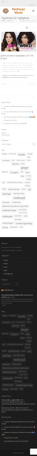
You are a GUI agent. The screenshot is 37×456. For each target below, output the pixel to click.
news (23, 189)
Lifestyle (27, 182)
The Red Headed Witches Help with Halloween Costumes (18, 404)
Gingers (14, 172)
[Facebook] (6, 1)
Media (15, 63)
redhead (19, 198)
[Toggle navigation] (33, 10)
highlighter (31, 65)
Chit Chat (3, 133)
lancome (18, 67)
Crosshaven (6, 160)
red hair (6, 194)
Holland (28, 176)
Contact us (32, 5)
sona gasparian (6, 71)
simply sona (30, 69)
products (11, 69)
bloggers (4, 65)
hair (28, 172)
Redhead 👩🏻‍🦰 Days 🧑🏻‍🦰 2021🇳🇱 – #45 (11, 400)
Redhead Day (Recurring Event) (15, 206)
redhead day (16, 202)
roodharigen (7, 223)
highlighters (5, 67)
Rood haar (18, 219)
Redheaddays (22, 209)
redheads (7, 216)
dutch (29, 160)
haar (22, 172)
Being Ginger (12, 153)
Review (16, 69)
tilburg (5, 227)
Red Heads (18, 216)
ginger (25, 168)
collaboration (11, 65)
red (29, 189)
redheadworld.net (8, 290)
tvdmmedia (13, 227)
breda (21, 154)
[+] (18, 41)
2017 (18, 63)
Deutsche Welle (21, 160)
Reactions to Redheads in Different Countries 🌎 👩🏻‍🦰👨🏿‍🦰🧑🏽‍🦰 (19, 117)
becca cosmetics (24, 63)
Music (4, 189)
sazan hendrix (22, 69)
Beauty (4, 154)
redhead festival (23, 212)
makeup (30, 67)
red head (5, 202)
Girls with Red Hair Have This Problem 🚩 (15, 123)
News (5, 270)
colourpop (18, 65)
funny (25, 65)
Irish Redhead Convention (15, 182)
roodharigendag (24, 223)
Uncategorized (8, 274)
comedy (29, 154)
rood (25, 216)
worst (14, 71)
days (13, 160)
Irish (3, 182)
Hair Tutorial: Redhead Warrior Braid (12, 402)
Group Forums (5, 135)
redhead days (9, 210)
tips (12, 71)
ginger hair (5, 172)
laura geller (24, 67)
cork (28, 157)
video (21, 227)
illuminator (12, 67)
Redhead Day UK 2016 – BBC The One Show (14, 408)
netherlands (13, 189)
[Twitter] (3, 1)
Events (6, 260)
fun (23, 65)
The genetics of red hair (10, 120)
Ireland (28, 179)
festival (15, 164)
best (31, 63)
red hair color (18, 193)
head (22, 176)
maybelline (5, 69)
